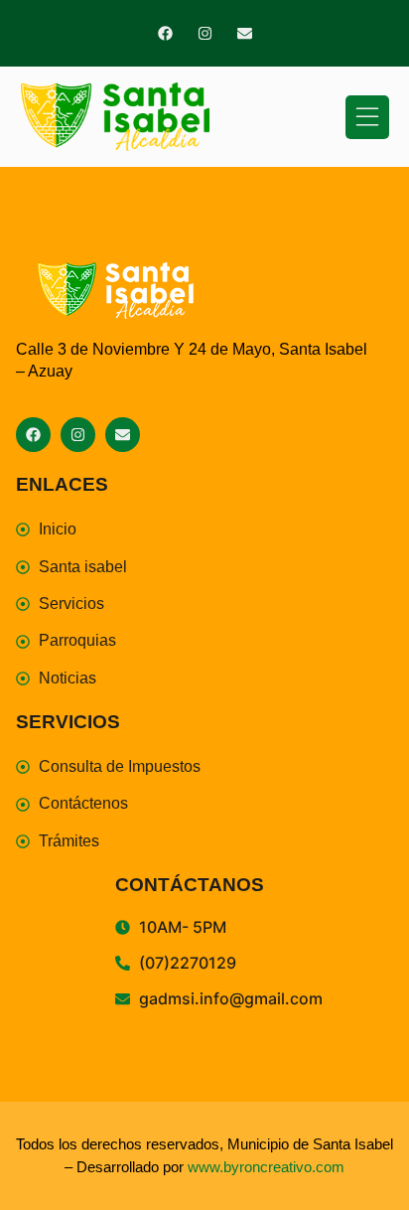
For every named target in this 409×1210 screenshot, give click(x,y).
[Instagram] (205, 33)
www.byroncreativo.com (266, 1166)
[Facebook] (165, 33)
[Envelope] (244, 33)
